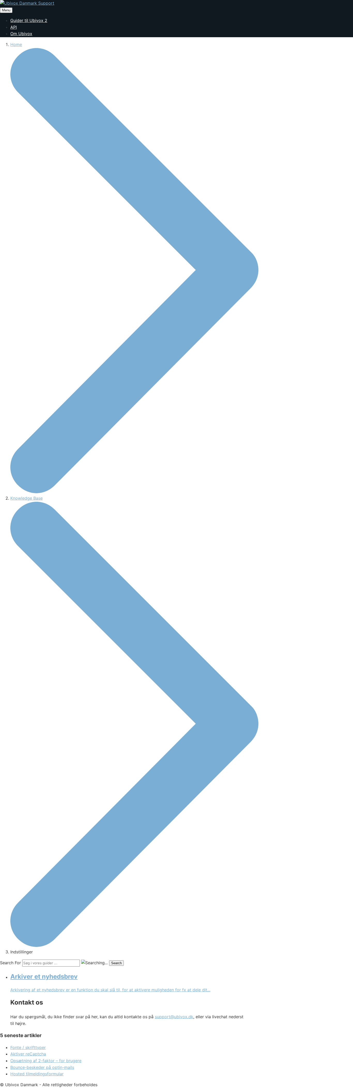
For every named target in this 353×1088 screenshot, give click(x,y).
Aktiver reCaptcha (28, 1053)
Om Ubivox (21, 33)
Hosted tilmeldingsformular (37, 1073)
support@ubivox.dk (174, 1016)
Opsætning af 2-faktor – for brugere (45, 1060)
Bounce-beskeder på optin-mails (42, 1067)
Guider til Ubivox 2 (28, 20)
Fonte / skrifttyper (28, 1047)
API (13, 27)
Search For (10, 962)
